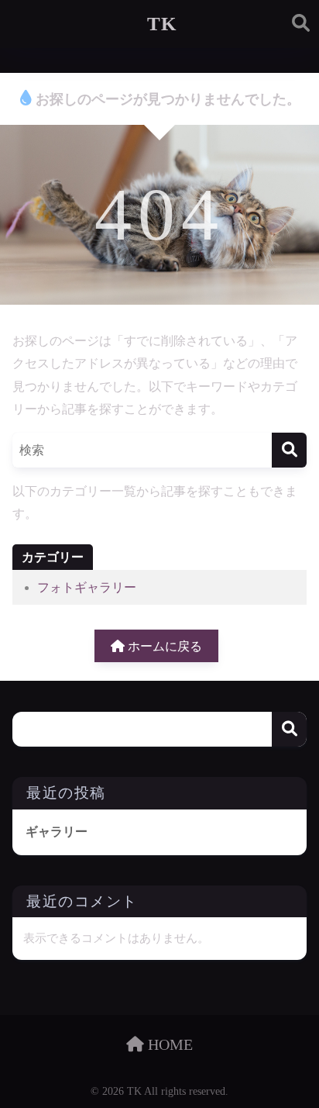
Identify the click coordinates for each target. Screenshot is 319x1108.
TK (162, 23)
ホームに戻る (163, 646)
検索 (289, 729)
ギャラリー (56, 831)
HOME (168, 1044)
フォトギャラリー (86, 587)
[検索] (289, 450)
